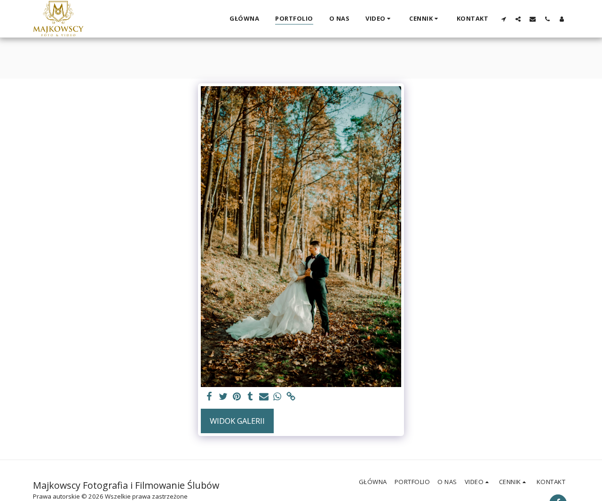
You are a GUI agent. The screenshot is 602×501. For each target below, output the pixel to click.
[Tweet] (223, 397)
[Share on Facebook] (209, 397)
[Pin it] (237, 397)
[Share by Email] (264, 397)
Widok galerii (237, 420)
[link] (291, 397)
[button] (379, 18)
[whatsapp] (278, 397)
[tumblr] (250, 397)
